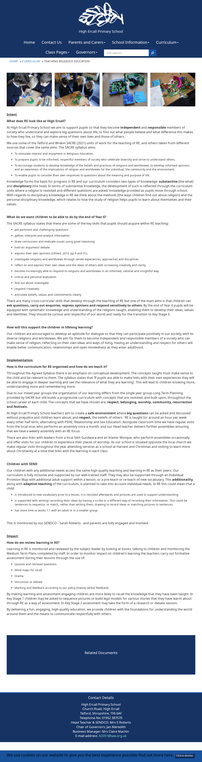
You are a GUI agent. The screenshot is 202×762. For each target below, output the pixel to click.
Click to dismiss (184, 755)
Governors (85, 52)
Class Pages (56, 52)
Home (29, 42)
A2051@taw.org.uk (113, 736)
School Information (129, 42)
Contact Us (52, 42)
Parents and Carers (85, 42)
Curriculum (166, 42)
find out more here (155, 755)
